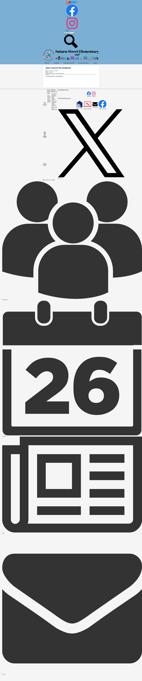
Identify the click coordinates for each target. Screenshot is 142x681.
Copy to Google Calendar (50, 73)
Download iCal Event (60, 73)
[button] (47, 63)
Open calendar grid (59, 76)
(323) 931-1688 (45, 165)
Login (45, 179)
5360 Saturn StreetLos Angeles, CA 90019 (45, 134)
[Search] (71, 48)
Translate (73, 33)
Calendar (47, 74)
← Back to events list (50, 76)
